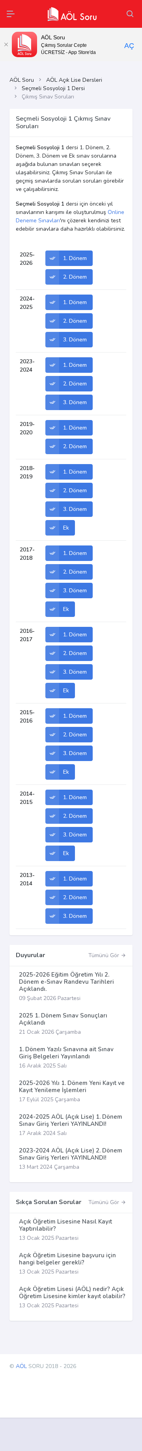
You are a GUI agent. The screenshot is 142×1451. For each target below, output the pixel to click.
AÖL (21, 1366)
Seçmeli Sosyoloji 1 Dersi (53, 88)
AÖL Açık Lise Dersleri (74, 80)
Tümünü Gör (104, 955)
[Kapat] (6, 44)
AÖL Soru (21, 80)
